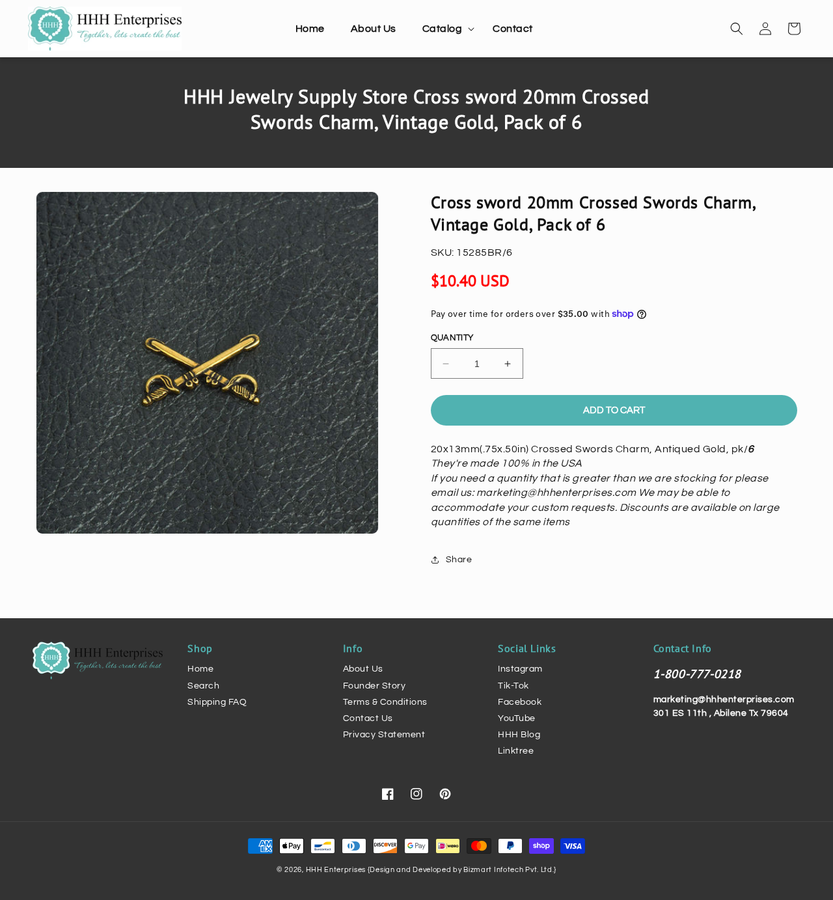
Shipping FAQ (217, 702)
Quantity (452, 337)
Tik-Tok (513, 685)
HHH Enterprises (337, 869)
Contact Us (368, 718)
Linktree (516, 751)
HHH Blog (519, 734)
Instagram (520, 669)
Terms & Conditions (385, 702)
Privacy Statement (384, 734)
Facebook (519, 702)
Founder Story (374, 685)
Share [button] (459, 559)
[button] (444, 29)
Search (203, 685)
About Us (363, 669)
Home (200, 669)
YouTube (517, 718)
